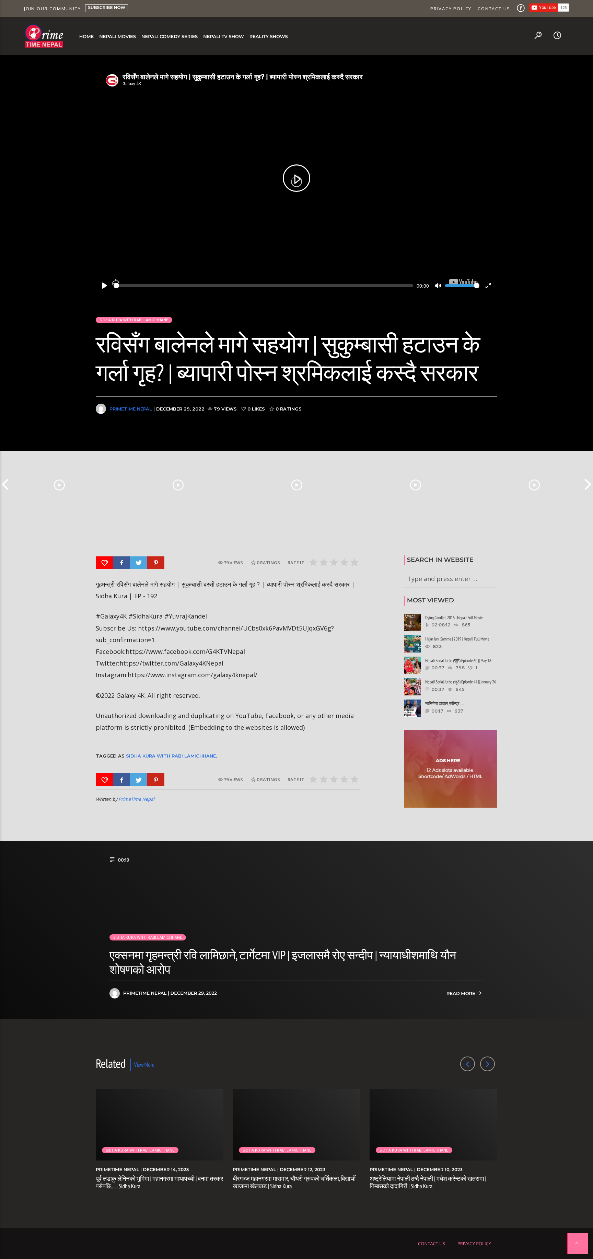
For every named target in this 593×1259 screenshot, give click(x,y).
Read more (461, 993)
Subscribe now (106, 7)
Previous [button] (5, 484)
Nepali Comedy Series (169, 36)
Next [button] (588, 484)
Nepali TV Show (223, 36)
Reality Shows (268, 36)
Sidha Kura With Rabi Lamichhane (171, 756)
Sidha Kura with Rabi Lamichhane (134, 319)
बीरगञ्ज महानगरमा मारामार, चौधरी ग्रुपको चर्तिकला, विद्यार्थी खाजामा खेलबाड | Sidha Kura (294, 1182)
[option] (59, 484)
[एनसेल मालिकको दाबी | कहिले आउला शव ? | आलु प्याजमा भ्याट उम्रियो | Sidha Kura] (415, 484)
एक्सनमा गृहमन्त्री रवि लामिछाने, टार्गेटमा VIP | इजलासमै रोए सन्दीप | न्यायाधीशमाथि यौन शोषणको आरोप (282, 962)
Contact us (494, 8)
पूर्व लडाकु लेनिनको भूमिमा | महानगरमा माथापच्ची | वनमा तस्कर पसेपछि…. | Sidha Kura (159, 1182)
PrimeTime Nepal (130, 409)
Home (86, 36)
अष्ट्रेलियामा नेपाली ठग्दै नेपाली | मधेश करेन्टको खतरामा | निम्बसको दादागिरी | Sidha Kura (428, 1182)
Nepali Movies (117, 36)
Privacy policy (451, 8)
